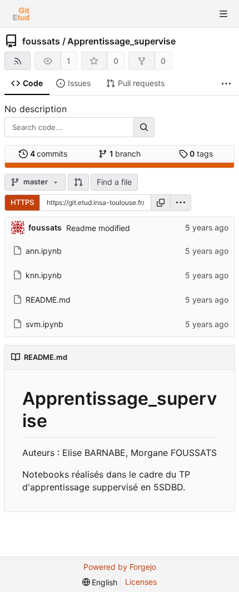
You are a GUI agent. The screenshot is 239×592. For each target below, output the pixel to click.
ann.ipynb (44, 250)
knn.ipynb (44, 275)
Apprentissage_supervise (121, 41)
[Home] (21, 14)
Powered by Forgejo (119, 566)
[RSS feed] (17, 61)
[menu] (180, 202)
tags (201, 153)
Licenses (141, 581)
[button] (78, 182)
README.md (48, 299)
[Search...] (144, 127)
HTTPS (22, 202)
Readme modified (98, 228)
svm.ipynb (44, 324)
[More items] (226, 83)
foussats (41, 41)
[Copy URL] (161, 202)
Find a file (114, 182)
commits (49, 153)
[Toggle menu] (223, 14)
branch (125, 153)
